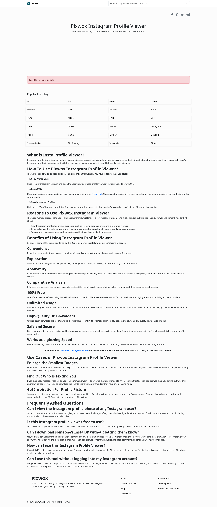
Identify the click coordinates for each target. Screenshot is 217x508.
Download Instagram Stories (74, 350)
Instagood (156, 126)
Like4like (155, 134)
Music (29, 126)
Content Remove (128, 483)
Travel (29, 117)
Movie (71, 126)
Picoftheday (73, 143)
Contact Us (126, 493)
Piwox (154, 143)
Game (71, 134)
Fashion (113, 109)
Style (112, 117)
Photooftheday (34, 143)
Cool (153, 117)
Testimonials (164, 478)
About (123, 478)
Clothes (113, 134)
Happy (154, 101)
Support (113, 101)
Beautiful (31, 109)
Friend (30, 134)
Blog (123, 488)
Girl (28, 101)
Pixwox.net (97, 194)
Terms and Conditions (168, 488)
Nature (113, 126)
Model (71, 117)
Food (153, 109)
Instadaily (114, 143)
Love (70, 109)
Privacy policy (164, 483)
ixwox (34, 3)
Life (69, 101)
